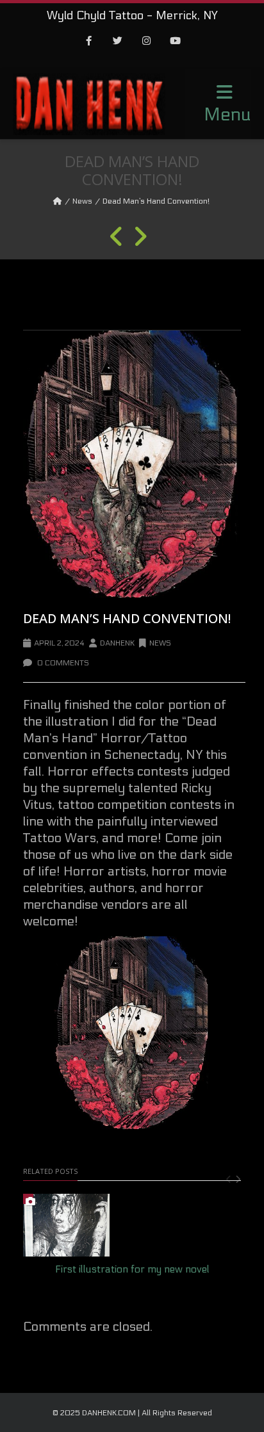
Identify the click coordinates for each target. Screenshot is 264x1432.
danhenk (117, 643)
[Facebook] (89, 41)
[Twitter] (118, 41)
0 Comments (62, 662)
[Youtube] (175, 41)
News (82, 201)
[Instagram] (147, 41)
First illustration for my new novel (132, 1269)
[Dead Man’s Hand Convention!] (132, 464)
